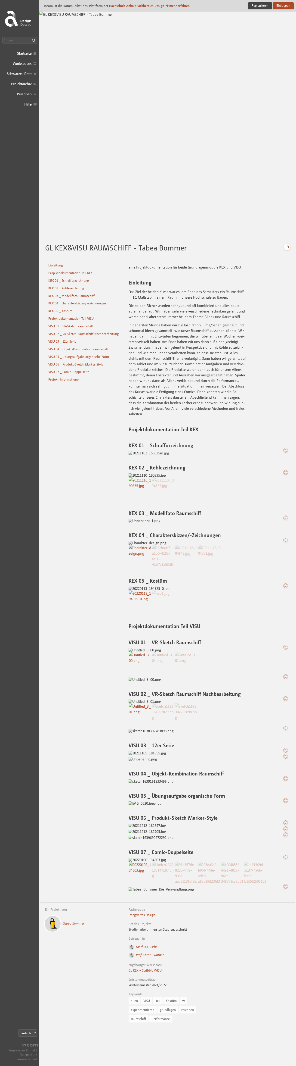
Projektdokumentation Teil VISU (71, 318)
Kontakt (31, 1050)
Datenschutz (28, 1055)
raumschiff (138, 1019)
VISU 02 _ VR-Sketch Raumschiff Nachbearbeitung (83, 334)
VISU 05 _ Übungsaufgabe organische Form (78, 357)
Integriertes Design (142, 915)
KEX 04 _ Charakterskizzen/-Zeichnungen (77, 303)
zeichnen (187, 1010)
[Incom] (29, 1046)
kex (157, 1001)
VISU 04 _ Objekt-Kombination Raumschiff (78, 349)
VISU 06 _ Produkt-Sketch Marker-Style (75, 364)
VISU (146, 1001)
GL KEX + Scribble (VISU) (146, 970)
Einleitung (55, 265)
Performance (161, 1019)
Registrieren (260, 5)
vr (183, 1001)
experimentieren (142, 1010)
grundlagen (168, 1010)
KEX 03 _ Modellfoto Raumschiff (71, 296)
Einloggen (283, 5)
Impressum (17, 1050)
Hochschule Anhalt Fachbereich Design (136, 6)
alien (134, 1001)
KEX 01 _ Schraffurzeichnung (68, 280)
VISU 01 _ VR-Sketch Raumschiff (70, 326)
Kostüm (171, 1001)
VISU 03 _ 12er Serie (62, 341)
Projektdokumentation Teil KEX (70, 273)
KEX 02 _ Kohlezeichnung (66, 288)
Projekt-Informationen (64, 379)
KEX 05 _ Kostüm (60, 311)
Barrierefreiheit (26, 1059)
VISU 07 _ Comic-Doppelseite (68, 372)
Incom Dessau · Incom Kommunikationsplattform (19, 18)
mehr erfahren (179, 6)
